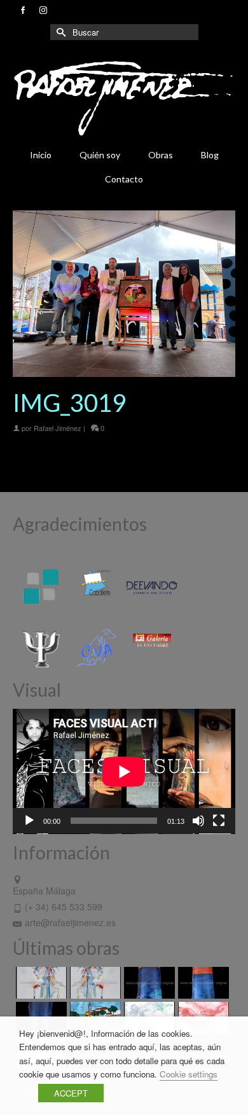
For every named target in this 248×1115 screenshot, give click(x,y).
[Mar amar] (202, 983)
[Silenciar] (198, 820)
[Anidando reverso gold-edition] (40, 983)
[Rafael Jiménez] (124, 97)
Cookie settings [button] (188, 1074)
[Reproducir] (29, 820)
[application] (124, 771)
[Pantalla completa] (218, 820)
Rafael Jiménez (57, 428)
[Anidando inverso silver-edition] (94, 983)
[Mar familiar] (148, 983)
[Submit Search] (59, 32)
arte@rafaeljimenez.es (70, 922)
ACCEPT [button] (71, 1093)
